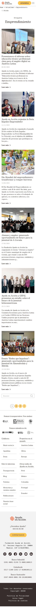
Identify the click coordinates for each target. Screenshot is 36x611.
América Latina (27, 445)
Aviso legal (18, 598)
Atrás (6, 10)
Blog (5, 476)
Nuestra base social (8, 502)
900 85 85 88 (18, 529)
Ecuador (24, 493)
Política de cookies (18, 601)
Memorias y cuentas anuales (9, 488)
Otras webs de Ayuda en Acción (27, 465)
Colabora (5, 438)
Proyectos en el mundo (26, 439)
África (23, 451)
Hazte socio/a (8, 445)
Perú (23, 471)
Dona (5, 456)
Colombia (24, 482)
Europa (24, 456)
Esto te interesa (8, 464)
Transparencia (8, 471)
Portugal (24, 487)
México (24, 476)
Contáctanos (18, 535)
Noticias (6, 482)
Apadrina (6, 451)
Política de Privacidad (18, 596)
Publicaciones (8, 496)
